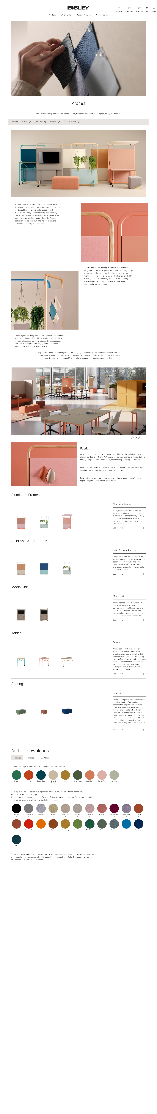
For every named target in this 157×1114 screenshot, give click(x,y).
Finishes (24, 122)
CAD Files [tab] (45, 758)
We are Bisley (66, 15)
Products (52, 15)
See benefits (118, 528)
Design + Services (84, 15)
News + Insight (102, 15)
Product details (70, 122)
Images (53, 122)
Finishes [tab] (17, 758)
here (110, 478)
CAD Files (39, 122)
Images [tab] (31, 758)
